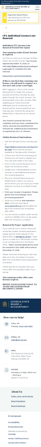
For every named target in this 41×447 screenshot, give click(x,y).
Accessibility (14, 422)
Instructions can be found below (17, 76)
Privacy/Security (15, 427)
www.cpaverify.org (13, 206)
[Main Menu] (37, 7)
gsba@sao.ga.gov (23, 237)
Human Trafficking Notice (18, 438)
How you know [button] (5, 3)
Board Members (18, 401)
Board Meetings (18, 406)
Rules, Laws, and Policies (22, 396)
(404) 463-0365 (26, 326)
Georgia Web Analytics (17, 443)
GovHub (12, 434)
